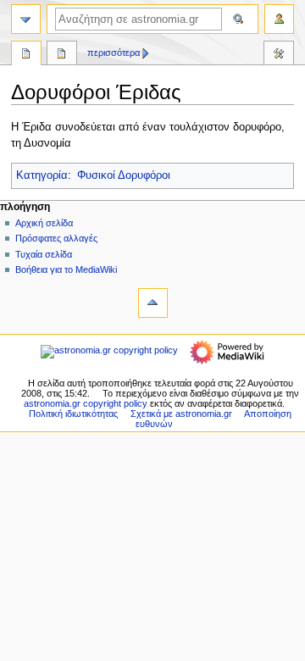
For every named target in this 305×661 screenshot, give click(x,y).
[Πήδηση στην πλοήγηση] (26, 19)
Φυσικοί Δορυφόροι (123, 175)
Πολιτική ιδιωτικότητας (73, 413)
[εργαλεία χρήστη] (279, 19)
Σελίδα (26, 55)
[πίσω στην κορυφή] (153, 303)
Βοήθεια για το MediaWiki (66, 269)
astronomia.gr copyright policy (85, 403)
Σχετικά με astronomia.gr (181, 413)
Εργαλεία (278, 55)
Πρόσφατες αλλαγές (56, 238)
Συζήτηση (61, 55)
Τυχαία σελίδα (43, 254)
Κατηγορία (42, 175)
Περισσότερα (113, 52)
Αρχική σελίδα (44, 223)
